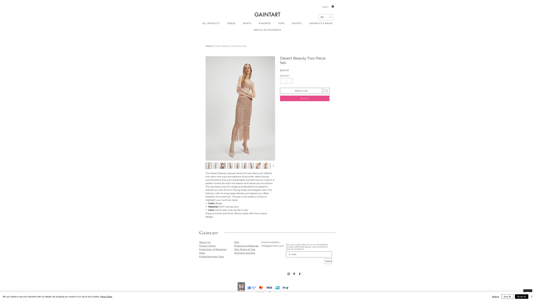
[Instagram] (288, 273)
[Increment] (290, 80)
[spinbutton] (286, 80)
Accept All (521, 296)
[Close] (531, 296)
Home (209, 46)
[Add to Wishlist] (326, 91)
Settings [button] (495, 296)
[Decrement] (282, 80)
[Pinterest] (294, 273)
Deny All (507, 296)
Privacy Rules (106, 296)
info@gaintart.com (272, 246)
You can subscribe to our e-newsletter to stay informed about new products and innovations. (307, 247)
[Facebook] (299, 273)
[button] (333, 6)
